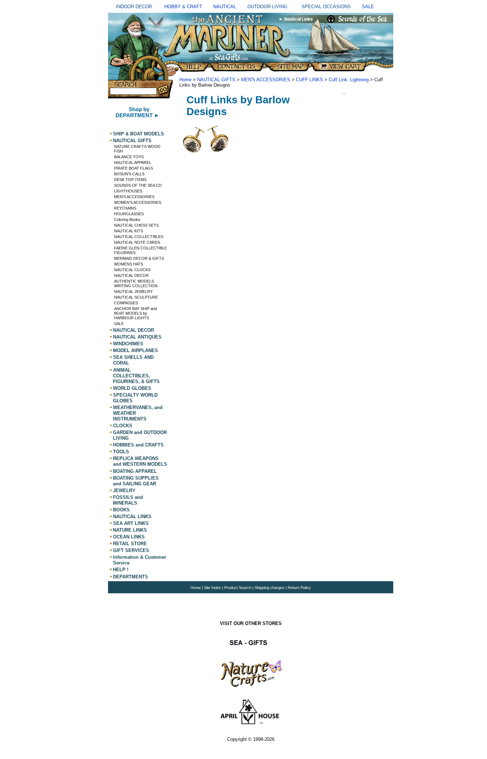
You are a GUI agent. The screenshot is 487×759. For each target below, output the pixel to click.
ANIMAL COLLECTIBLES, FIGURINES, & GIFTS (136, 375)
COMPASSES (126, 303)
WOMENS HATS (128, 264)
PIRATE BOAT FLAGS (133, 168)
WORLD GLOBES (132, 388)
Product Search (237, 587)
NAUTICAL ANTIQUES (137, 337)
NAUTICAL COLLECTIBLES (138, 236)
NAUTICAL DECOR (131, 275)
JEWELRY (124, 490)
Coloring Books (127, 219)
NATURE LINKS (130, 530)
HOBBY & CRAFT (183, 6)
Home (185, 79)
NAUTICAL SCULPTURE (136, 297)
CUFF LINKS (309, 79)
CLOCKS (122, 425)
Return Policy (299, 587)
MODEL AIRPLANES (135, 350)
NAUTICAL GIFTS (132, 140)
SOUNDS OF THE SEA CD (138, 185)
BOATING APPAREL (135, 471)
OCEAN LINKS (129, 536)
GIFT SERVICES (131, 550)
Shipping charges (270, 587)
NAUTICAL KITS (128, 231)
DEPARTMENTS (130, 576)
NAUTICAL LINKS (132, 516)
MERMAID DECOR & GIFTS (139, 258)
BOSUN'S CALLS (129, 174)
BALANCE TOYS (129, 157)
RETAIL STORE (130, 543)
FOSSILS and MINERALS (128, 500)
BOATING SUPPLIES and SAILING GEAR (136, 480)
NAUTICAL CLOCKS (132, 270)
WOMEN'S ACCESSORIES (137, 202)
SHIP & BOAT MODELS (138, 133)
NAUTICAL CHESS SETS (136, 225)
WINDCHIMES (128, 343)
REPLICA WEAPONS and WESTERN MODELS (140, 461)
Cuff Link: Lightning (349, 79)
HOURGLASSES (129, 214)
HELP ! (120, 570)
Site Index (212, 587)
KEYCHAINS (125, 208)
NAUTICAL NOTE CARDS (137, 242)
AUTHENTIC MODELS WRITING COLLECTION (136, 283)
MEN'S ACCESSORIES (134, 197)
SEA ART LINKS (131, 523)
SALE (368, 6)
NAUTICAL (224, 6)
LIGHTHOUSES (128, 191)
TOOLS (121, 451)
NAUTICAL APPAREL (132, 162)
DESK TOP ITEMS (130, 179)
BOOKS (121, 509)
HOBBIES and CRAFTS (138, 445)
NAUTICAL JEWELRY (133, 291)
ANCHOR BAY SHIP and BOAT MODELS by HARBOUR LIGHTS (135, 313)
